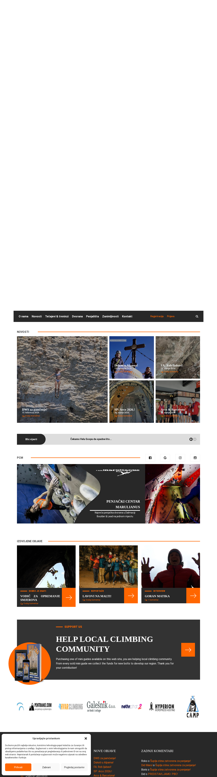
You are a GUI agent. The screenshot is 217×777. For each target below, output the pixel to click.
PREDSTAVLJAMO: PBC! (163, 774)
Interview (159, 591)
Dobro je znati (37, 591)
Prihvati (18, 767)
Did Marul (146, 765)
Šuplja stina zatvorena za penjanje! (170, 761)
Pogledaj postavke (74, 767)
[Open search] (197, 316)
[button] (85, 738)
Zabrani (46, 767)
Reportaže (97, 591)
